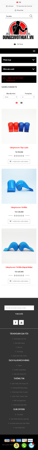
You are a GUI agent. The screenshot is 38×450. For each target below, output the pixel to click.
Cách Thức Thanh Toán (20, 396)
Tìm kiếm (20, 414)
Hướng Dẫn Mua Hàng (20, 388)
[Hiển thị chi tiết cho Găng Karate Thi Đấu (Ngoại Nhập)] (19, 246)
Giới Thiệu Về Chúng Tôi (20, 383)
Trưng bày (28, 93)
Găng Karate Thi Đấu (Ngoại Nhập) (19, 267)
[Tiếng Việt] (17, 2)
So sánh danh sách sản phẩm (20, 423)
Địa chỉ (20, 347)
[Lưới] (16, 102)
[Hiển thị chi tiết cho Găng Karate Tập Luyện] (19, 126)
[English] (20, 2)
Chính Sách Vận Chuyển (20, 392)
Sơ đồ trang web (20, 370)
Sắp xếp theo (10, 93)
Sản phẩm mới (20, 428)
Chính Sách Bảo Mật (20, 405)
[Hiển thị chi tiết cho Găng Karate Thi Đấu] (19, 186)
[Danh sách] (21, 102)
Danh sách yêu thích (20, 356)
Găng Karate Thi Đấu (19, 207)
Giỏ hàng (20, 351)
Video (20, 365)
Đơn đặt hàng (20, 343)
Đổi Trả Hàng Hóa (20, 400)
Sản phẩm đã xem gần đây (20, 419)
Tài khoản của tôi (20, 339)
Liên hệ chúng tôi (20, 374)
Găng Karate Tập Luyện (19, 147)
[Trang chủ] (4, 78)
